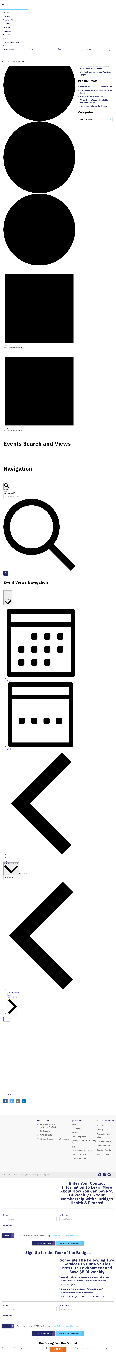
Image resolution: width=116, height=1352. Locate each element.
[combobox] (95, 119)
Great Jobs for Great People (82, 1151)
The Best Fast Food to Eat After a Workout (96, 87)
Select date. (23, 874)
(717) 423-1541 (46, 1135)
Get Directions (45, 1131)
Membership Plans (79, 1137)
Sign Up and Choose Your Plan (69, 1243)
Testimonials (76, 1129)
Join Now (57, 1349)
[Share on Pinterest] (31, 1101)
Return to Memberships (43, 1243)
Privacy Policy (25, 1175)
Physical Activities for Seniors (91, 96)
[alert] (39, 307)
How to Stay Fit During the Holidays (93, 106)
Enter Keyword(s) (9, 493)
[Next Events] (9, 857)
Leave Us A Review (79, 1159)
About (74, 1125)
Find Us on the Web (79, 1155)
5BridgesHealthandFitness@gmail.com (54, 1139)
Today (5, 861)
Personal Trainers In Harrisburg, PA (84, 1142)
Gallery (74, 1147)
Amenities (75, 1133)
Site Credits (7, 1175)
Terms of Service (71, 1236)
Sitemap (16, 1175)
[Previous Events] (41, 854)
